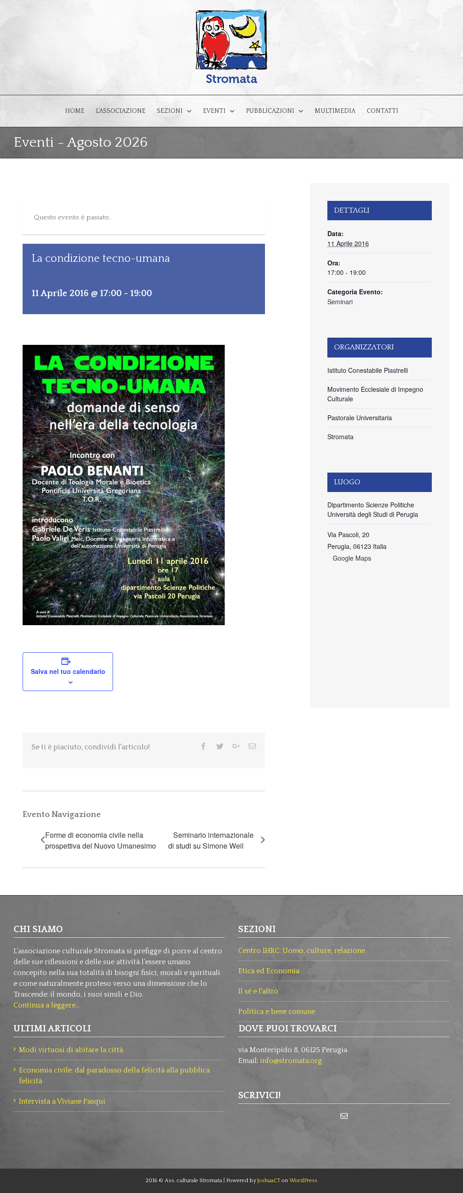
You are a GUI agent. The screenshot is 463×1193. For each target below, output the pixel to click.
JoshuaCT (268, 1181)
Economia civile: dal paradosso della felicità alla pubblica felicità (114, 1075)
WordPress (303, 1181)
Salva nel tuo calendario (68, 671)
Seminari (340, 301)
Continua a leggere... (47, 1005)
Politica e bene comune (276, 1011)
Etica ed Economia (268, 971)
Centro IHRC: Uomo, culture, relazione (301, 951)
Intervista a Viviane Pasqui (62, 1101)
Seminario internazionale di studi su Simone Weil (211, 840)
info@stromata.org (291, 1061)
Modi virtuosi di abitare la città (71, 1050)
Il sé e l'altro (258, 991)
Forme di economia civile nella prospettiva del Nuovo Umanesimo (100, 840)
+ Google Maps (349, 557)
